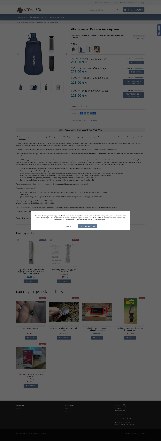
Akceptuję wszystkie (87, 226)
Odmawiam (69, 226)
